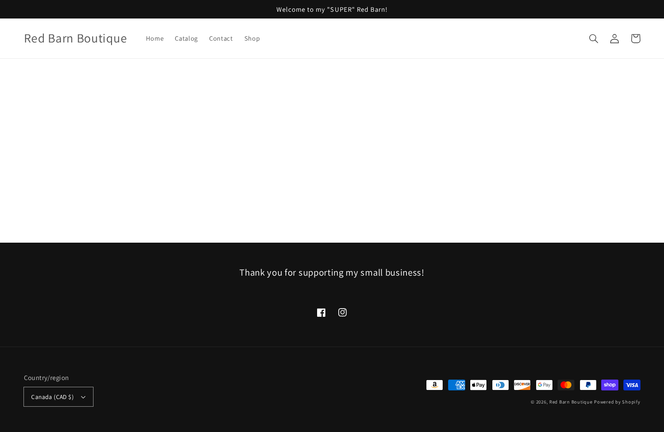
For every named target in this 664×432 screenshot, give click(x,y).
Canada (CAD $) (52, 397)
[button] (594, 38)
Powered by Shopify (617, 402)
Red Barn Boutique (571, 402)
